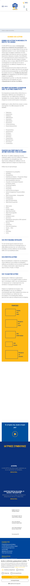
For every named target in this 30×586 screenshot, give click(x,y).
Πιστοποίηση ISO (15, 534)
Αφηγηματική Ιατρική (7, 551)
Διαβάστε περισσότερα (20, 567)
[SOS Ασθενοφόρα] (10, 334)
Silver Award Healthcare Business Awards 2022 (17, 528)
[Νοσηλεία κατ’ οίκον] (11, 323)
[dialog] (15, 572)
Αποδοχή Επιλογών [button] (15, 580)
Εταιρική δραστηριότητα (8, 547)
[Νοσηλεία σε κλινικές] (11, 354)
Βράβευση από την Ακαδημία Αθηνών (15, 510)
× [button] (28, 560)
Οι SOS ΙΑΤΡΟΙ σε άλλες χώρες (10, 546)
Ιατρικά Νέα (5, 549)
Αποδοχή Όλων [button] (15, 577)
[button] (15, 583)
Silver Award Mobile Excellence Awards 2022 (17, 522)
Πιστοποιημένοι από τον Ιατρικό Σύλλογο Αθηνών (17, 516)
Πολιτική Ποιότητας (7, 553)
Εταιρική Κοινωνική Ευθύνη (8, 544)
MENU (6, 6)
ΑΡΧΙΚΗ (3, 30)
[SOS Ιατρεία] (9, 344)
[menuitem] (25, 6)
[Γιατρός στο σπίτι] (10, 312)
